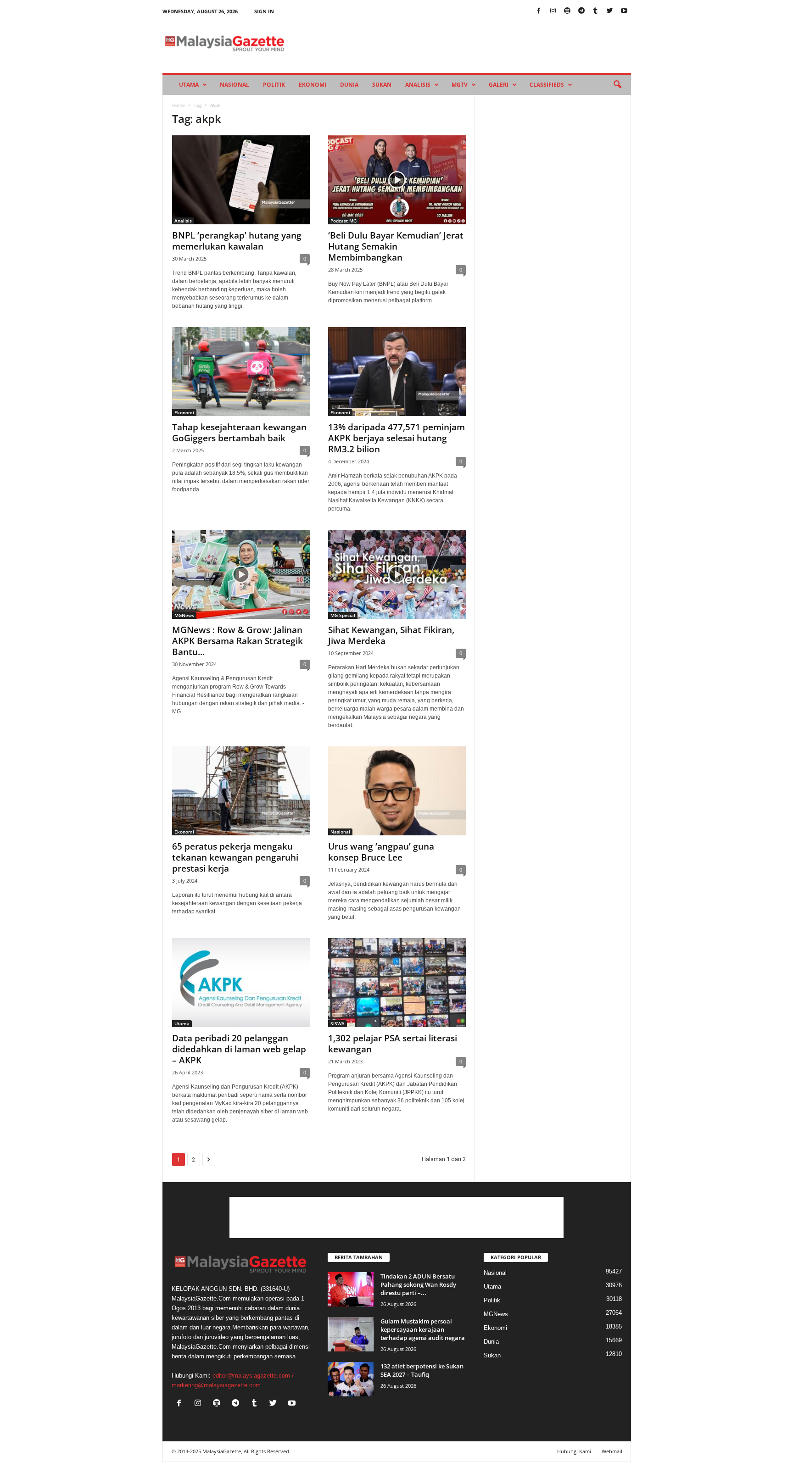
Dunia (349, 85)
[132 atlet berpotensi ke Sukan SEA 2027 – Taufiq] (351, 1379)
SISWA (337, 1023)
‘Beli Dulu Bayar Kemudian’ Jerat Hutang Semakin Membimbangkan (396, 246)
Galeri (498, 85)
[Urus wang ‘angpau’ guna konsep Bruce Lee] (397, 790)
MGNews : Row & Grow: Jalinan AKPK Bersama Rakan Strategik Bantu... (237, 641)
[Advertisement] (396, 1217)
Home (178, 105)
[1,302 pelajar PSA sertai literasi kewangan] (397, 982)
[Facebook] (538, 11)
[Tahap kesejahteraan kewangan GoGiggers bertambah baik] (241, 371)
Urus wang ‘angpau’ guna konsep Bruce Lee (381, 851)
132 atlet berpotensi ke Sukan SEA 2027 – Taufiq (422, 1370)
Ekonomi (312, 85)
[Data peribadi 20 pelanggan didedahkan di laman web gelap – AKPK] (241, 982)
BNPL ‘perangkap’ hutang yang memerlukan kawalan (237, 240)
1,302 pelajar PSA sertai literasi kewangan (392, 1043)
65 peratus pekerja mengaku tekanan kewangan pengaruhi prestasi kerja (235, 857)
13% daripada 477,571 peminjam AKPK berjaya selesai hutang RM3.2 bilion (396, 438)
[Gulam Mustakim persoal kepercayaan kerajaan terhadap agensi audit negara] (351, 1334)
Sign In (264, 11)
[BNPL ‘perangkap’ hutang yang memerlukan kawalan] (241, 179)
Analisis (417, 85)
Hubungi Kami (574, 1451)
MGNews (184, 615)
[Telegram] (581, 11)
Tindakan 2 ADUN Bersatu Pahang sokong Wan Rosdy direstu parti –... (418, 1284)
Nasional (234, 85)
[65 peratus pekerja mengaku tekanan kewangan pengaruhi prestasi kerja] (241, 790)
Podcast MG (343, 220)
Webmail (612, 1451)
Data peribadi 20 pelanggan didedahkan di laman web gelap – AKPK (239, 1049)
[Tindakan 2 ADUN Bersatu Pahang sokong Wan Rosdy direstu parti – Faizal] (351, 1289)
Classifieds (547, 85)
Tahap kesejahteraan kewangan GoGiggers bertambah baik (239, 432)
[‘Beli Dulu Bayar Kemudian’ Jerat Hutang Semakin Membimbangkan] (397, 179)
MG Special (342, 615)
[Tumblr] (595, 11)
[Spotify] (567, 11)
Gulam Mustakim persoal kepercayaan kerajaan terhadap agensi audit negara (422, 1329)
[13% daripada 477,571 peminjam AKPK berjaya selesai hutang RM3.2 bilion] (397, 371)
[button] (617, 85)
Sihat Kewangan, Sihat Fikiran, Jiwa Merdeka (391, 635)
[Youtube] (624, 11)
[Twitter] (609, 11)
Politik (274, 85)
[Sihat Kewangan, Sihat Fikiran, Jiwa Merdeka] (397, 574)
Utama (189, 85)
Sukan (381, 85)
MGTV (460, 85)
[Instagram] (552, 11)
